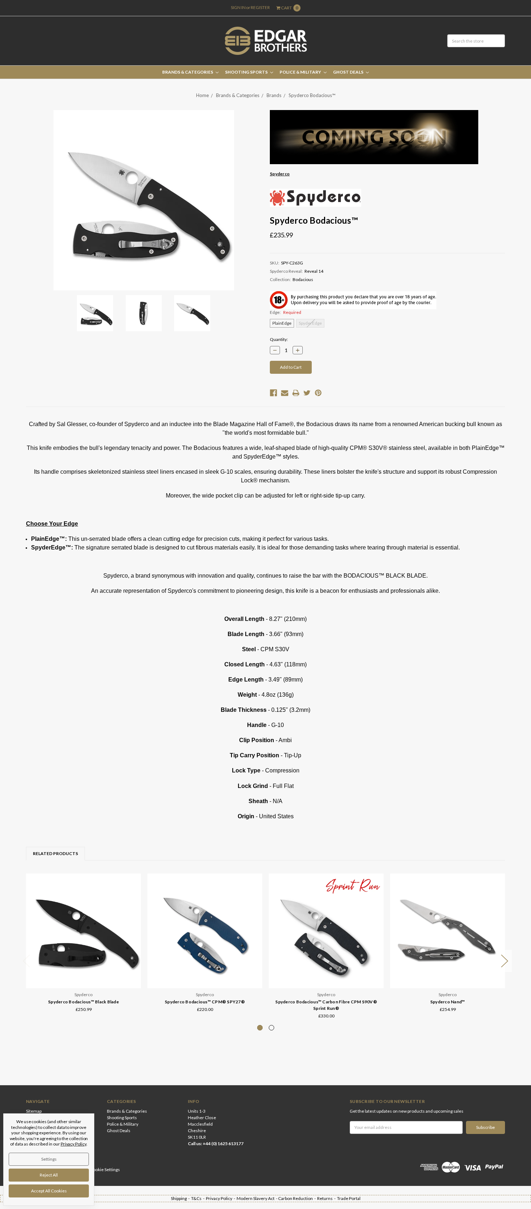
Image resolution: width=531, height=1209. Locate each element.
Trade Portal (349, 1198)
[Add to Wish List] (133, 891)
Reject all (49, 1175)
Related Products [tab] (55, 853)
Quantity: (279, 339)
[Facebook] (273, 393)
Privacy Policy (73, 1144)
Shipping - (181, 1198)
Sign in (238, 7)
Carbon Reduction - (297, 1198)
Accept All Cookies (49, 1190)
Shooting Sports (246, 72)
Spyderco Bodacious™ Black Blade (83, 1001)
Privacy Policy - (221, 1198)
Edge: (285, 312)
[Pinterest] (318, 393)
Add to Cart (204, 971)
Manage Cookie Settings (97, 1169)
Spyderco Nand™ (447, 1001)
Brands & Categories (188, 72)
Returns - (327, 1198)
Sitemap (34, 1111)
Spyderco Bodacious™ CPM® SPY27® (205, 1001)
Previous (26, 961)
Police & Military (301, 72)
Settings (49, 1159)
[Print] (295, 393)
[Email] (284, 393)
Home (202, 95)
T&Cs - (198, 1198)
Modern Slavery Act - (257, 1198)
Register (260, 7)
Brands (274, 95)
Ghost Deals (348, 72)
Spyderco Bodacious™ (312, 95)
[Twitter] (307, 393)
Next (504, 961)
